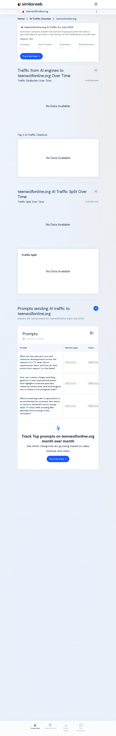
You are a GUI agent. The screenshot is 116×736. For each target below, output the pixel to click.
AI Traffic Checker (40, 18)
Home (21, 18)
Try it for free (30, 56)
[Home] (30, 4)
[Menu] (95, 4)
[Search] (58, 11)
